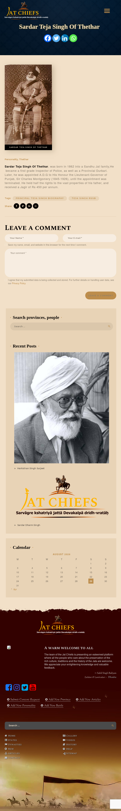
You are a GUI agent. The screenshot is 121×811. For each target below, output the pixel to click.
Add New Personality (22, 706)
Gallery (71, 735)
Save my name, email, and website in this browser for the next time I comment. (47, 244)
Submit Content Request (25, 700)
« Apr (14, 589)
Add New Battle (53, 706)
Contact (14, 757)
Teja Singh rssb (84, 198)
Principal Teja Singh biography (40, 198)
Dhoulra (112, 677)
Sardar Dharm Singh (28, 525)
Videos (70, 740)
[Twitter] (56, 38)
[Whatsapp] (73, 38)
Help (69, 749)
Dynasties (15, 744)
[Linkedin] (65, 38)
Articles (14, 753)
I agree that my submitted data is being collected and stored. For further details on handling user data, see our (61, 281)
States (12, 740)
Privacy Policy (19, 283)
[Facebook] (48, 38)
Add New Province (59, 700)
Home (11, 735)
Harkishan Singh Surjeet (31, 468)
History (71, 744)
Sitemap (71, 753)
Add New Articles (89, 700)
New (11, 749)
